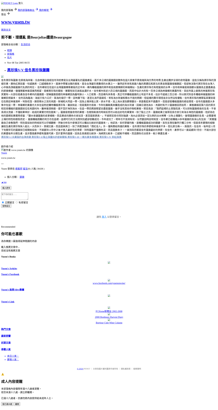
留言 (25, 168)
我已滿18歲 (7, 404)
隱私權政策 (126, 369)
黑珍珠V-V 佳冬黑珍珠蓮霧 (28, 70)
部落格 (10, 54)
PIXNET (86, 369)
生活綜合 (25, 44)
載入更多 (6, 188)
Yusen (4, 153)
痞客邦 (18, 168)
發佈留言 (6, 206)
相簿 (9, 50)
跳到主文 (6, 30)
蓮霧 (22, 177)
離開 (17, 404)
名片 (9, 57)
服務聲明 (137, 369)
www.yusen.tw (15, 21)
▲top (4, 182)
